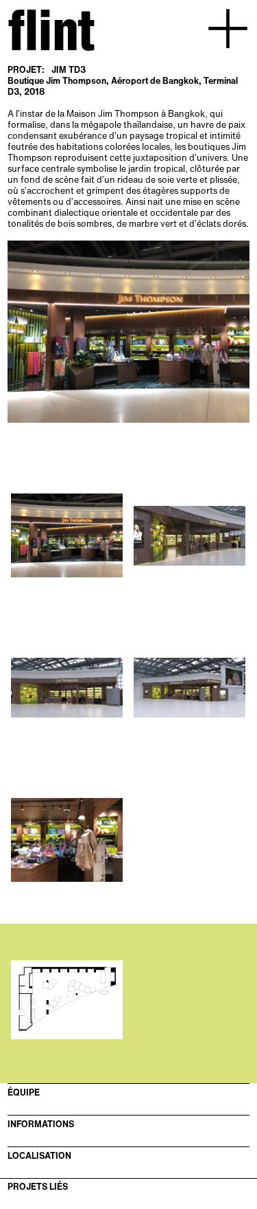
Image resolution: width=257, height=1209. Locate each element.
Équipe (24, 1093)
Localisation (39, 1156)
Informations (41, 1124)
